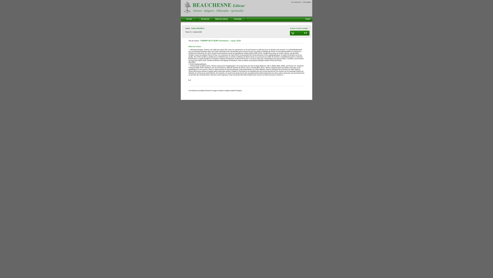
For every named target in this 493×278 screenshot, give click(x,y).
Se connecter (296, 2)
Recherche (205, 19)
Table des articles (221, 19)
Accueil (189, 19)
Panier (308, 19)
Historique (238, 19)
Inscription (307, 2)
